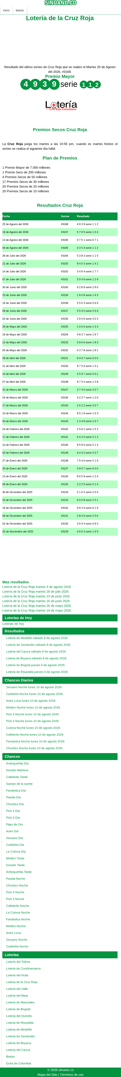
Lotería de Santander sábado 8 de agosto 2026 (38, 644)
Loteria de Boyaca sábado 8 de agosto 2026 (36, 658)
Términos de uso (72, 1074)
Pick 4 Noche (15, 892)
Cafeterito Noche (17, 905)
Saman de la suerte (19, 783)
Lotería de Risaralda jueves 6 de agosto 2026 (37, 671)
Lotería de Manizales (20, 1002)
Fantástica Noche (18, 919)
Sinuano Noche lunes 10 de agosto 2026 (34, 687)
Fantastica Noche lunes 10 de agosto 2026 (35, 741)
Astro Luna (13, 933)
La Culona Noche (18, 912)
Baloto (20, 10)
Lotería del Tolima (18, 961)
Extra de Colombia (18, 1063)
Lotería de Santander (20, 1036)
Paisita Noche (15, 878)
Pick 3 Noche (15, 899)
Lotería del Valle (17, 988)
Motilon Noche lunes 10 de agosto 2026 (33, 707)
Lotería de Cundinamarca (23, 968)
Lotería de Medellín (19, 1029)
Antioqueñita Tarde (19, 872)
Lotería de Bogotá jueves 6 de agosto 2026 (35, 665)
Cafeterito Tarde (17, 777)
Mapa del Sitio (47, 1074)
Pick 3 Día (13, 817)
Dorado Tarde (15, 865)
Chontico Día (15, 804)
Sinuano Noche (16, 939)
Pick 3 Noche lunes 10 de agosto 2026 (32, 714)
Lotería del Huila (17, 975)
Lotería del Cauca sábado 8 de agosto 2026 (36, 651)
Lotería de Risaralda (20, 1022)
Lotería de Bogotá (18, 1009)
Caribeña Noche (17, 946)
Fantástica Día (16, 790)
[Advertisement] (60, 42)
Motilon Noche (16, 926)
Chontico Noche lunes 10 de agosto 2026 (34, 748)
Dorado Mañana (17, 770)
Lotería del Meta (17, 995)
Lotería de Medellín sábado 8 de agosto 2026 (37, 638)
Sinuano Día (14, 838)
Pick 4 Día (13, 811)
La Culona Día (16, 851)
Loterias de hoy (13, 623)
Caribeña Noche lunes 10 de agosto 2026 (34, 694)
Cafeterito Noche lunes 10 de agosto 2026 (34, 734)
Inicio (6, 10)
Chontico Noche (17, 885)
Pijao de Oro (14, 824)
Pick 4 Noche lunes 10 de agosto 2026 (32, 721)
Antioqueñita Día (17, 763)
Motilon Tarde (15, 858)
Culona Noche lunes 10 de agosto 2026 (33, 727)
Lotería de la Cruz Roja (21, 982)
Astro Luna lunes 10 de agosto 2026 (30, 700)
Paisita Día (13, 797)
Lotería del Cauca (18, 1049)
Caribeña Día (15, 844)
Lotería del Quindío (19, 1016)
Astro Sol (12, 831)
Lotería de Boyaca (18, 1043)
